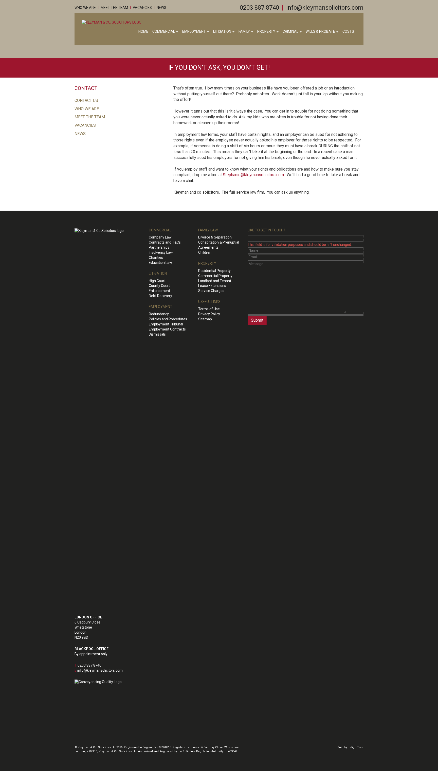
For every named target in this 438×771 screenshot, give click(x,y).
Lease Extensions (212, 286)
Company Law (160, 237)
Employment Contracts (167, 329)
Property (266, 31)
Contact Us (86, 100)
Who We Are (85, 8)
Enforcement (159, 291)
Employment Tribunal (166, 324)
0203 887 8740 (259, 7)
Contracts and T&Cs (165, 242)
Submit (257, 320)
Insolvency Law (161, 252)
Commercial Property (215, 276)
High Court (157, 281)
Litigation (222, 31)
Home (143, 31)
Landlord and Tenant (214, 281)
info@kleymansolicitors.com (324, 7)
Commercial (164, 31)
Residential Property (214, 271)
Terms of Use (209, 309)
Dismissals (157, 334)
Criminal (291, 31)
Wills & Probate (321, 31)
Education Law (160, 263)
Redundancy (159, 314)
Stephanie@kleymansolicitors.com (253, 174)
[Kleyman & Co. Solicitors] (111, 22)
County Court (159, 286)
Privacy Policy (209, 314)
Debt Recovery (160, 296)
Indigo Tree (355, 747)
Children (204, 252)
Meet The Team (114, 8)
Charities (156, 257)
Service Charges (211, 291)
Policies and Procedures (168, 319)
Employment (194, 31)
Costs (348, 31)
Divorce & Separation (215, 237)
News (161, 8)
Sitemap (205, 319)
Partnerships (159, 247)
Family (245, 31)
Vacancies (142, 8)
